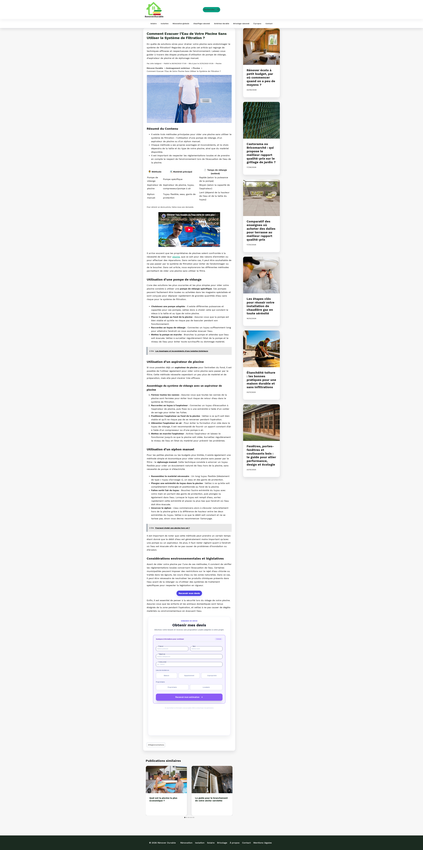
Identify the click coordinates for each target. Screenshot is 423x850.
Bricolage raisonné (241, 24)
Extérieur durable (221, 24)
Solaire (153, 24)
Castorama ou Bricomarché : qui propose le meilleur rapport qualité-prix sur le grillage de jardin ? (261, 153)
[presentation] (166, 779)
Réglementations (156, 745)
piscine (176, 256)
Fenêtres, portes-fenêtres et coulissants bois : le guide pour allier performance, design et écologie (261, 455)
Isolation (164, 24)
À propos (257, 24)
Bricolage (222, 842)
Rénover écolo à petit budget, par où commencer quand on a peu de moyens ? (261, 77)
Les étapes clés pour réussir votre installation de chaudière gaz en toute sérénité (260, 306)
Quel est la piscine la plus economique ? (163, 799)
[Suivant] (229, 790)
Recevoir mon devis (189, 593)
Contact (269, 24)
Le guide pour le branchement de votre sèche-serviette (211, 799)
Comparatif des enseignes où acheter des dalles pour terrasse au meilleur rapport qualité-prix (261, 230)
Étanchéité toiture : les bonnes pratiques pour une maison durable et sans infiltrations (261, 380)
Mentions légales (262, 842)
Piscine (219, 63)
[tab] (184, 817)
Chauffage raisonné (201, 24)
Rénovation (186, 842)
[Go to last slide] (149, 790)
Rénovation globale (181, 24)
